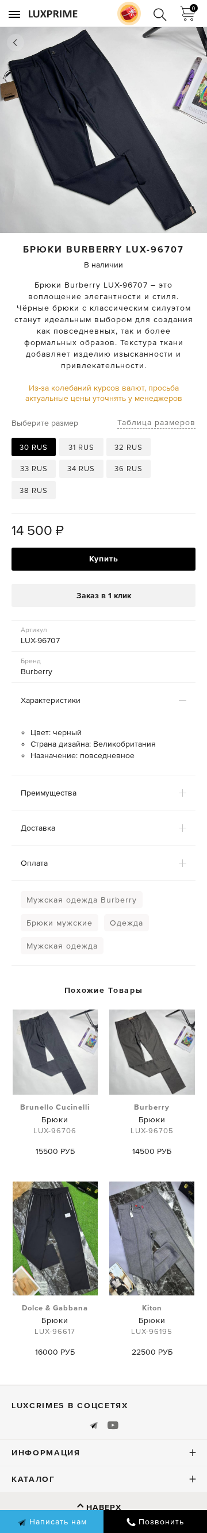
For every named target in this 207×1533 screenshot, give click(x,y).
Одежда (126, 922)
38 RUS (34, 490)
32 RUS (128, 447)
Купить (103, 558)
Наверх (103, 1507)
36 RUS (128, 468)
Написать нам (56, 1521)
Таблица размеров (156, 422)
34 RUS (81, 468)
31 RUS (81, 447)
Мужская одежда (62, 945)
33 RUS (34, 468)
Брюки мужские (59, 922)
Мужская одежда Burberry (81, 899)
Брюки (55, 1119)
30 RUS (34, 447)
